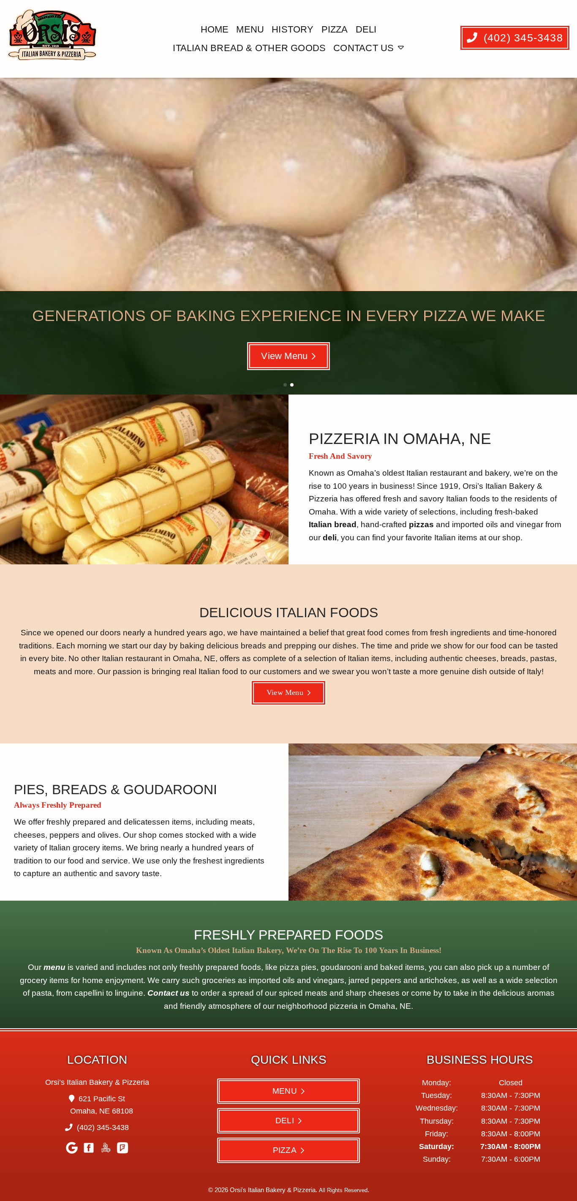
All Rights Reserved (343, 1190)
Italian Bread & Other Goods (249, 48)
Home (215, 29)
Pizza (334, 29)
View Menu (284, 356)
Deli (366, 29)
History (293, 29)
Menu (250, 29)
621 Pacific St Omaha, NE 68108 (101, 1105)
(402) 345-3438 (521, 38)
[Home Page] (54, 39)
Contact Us (363, 48)
